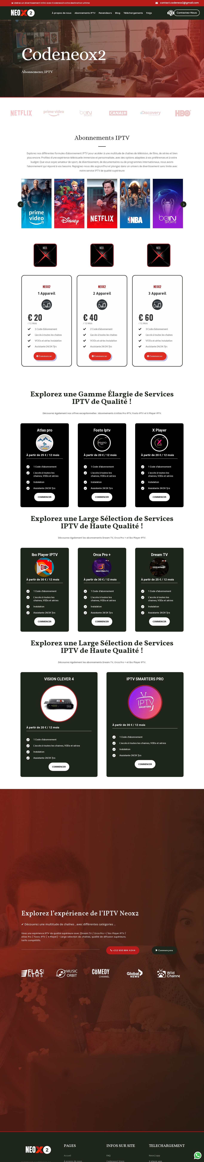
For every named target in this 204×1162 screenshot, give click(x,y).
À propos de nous (61, 13)
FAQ (108, 1155)
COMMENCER (44, 497)
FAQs (149, 13)
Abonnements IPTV (85, 13)
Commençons (165, 950)
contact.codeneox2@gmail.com (179, 2)
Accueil (67, 1155)
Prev (21, 204)
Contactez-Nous (187, 12)
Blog (117, 13)
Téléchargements (133, 13)
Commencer (45, 356)
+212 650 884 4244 (124, 950)
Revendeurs (105, 13)
